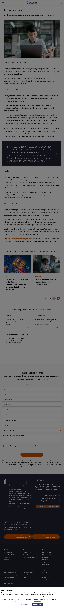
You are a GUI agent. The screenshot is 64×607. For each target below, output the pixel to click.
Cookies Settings (25, 604)
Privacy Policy (37, 601)
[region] (32, 597)
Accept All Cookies (37, 604)
